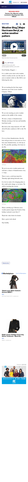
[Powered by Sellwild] (24, 364)
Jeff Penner (10, 62)
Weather (5, 24)
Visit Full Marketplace (21, 273)
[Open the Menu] (2, 2)
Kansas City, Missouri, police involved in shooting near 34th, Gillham (14, 15)
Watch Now (23, 2)
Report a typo (6, 263)
